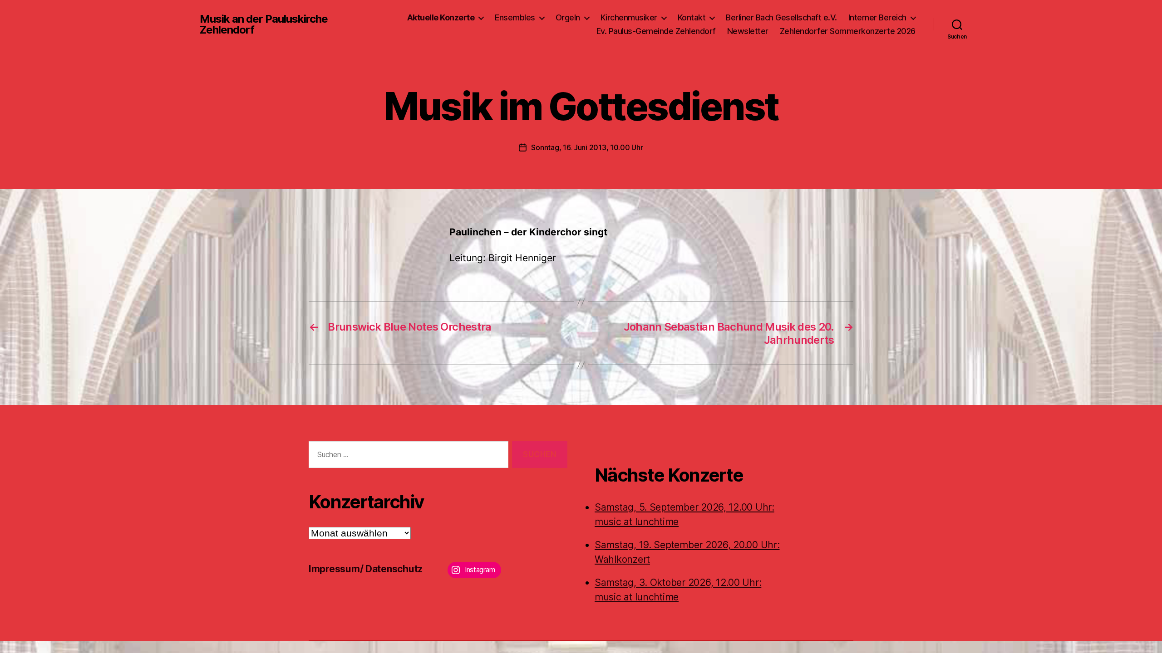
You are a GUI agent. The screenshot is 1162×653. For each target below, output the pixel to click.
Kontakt (692, 17)
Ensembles (515, 17)
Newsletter (747, 31)
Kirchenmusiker (629, 17)
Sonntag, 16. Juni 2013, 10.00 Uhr (587, 147)
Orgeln (568, 17)
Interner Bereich (877, 17)
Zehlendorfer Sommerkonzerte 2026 (848, 31)
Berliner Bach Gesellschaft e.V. (781, 17)
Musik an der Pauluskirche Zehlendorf (264, 24)
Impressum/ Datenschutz (366, 569)
